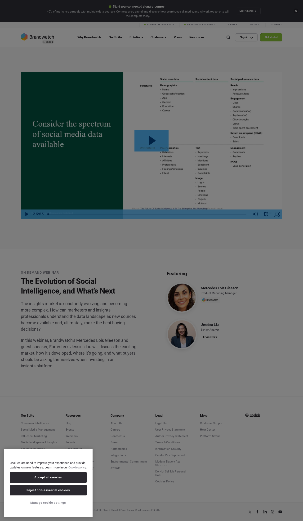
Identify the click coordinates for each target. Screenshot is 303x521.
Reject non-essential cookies (48, 490)
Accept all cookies (48, 477)
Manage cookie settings (48, 502)
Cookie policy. (77, 467)
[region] (48, 483)
